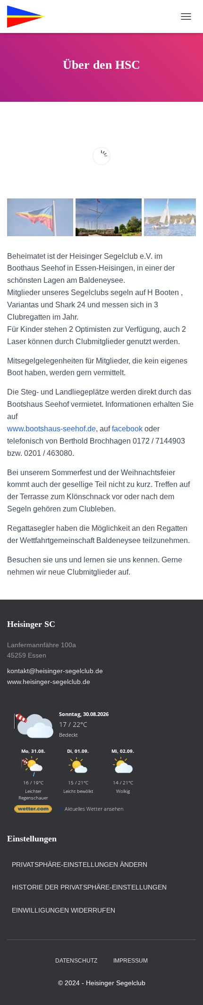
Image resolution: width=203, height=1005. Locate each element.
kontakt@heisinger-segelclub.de (55, 671)
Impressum (130, 960)
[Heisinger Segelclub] (59, 16)
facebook (127, 429)
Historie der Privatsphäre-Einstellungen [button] (89, 887)
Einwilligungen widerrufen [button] (63, 910)
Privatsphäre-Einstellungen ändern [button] (79, 864)
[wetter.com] (33, 810)
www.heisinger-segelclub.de (48, 681)
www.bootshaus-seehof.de (51, 429)
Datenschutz (76, 960)
